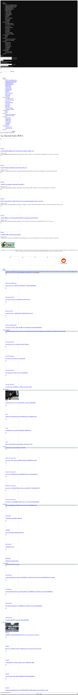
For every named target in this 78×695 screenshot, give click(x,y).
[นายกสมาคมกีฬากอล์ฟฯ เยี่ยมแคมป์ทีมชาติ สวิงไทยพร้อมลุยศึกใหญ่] (12, 673)
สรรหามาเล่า (7, 101)
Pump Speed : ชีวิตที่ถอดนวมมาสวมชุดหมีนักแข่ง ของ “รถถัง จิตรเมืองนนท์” (21, 474)
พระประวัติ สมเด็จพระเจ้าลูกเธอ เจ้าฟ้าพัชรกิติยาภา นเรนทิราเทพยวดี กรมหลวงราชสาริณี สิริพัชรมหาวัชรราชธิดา (30, 577)
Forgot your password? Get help (6, 61)
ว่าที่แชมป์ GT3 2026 (9, 546)
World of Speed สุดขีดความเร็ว (11, 4)
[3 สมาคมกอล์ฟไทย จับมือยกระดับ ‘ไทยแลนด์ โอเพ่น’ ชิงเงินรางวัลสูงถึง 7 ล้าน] (10, 147)
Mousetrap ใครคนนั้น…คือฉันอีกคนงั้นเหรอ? (14, 532)
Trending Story (5, 50)
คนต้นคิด (7, 16)
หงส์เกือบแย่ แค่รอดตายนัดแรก (12, 561)
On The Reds (7, 15)
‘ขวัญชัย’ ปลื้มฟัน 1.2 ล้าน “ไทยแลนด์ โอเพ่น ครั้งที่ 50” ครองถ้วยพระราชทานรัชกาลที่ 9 (19, 218)
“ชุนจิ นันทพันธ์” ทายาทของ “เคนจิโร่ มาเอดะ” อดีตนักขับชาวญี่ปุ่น (19, 662)
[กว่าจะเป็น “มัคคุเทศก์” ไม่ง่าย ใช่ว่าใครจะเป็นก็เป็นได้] (12, 616)
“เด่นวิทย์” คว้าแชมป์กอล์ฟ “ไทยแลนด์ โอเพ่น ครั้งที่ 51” (12, 184)
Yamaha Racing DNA (9, 7)
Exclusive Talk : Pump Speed (10, 38)
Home (4, 2)
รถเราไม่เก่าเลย (8, 46)
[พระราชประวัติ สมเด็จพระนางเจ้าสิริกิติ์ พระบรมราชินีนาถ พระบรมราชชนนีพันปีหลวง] (12, 602)
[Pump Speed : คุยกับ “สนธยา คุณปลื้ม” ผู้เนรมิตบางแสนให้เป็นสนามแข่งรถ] (12, 457)
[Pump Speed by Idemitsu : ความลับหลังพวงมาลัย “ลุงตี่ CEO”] (12, 296)
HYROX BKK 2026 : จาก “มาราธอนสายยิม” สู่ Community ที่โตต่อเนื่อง (20, 402)
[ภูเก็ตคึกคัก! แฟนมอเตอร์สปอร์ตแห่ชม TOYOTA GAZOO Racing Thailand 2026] (12, 631)
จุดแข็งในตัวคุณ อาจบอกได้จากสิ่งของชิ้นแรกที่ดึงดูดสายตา (18, 430)
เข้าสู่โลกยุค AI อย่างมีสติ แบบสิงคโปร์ (13, 518)
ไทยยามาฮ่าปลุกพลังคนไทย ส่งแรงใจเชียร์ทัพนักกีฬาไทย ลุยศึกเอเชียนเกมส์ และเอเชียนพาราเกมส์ (26, 690)
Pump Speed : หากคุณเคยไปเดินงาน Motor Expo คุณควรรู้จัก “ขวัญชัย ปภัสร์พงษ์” (22, 488)
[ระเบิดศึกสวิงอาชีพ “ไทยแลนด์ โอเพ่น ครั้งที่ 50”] (10, 231)
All (5, 271)
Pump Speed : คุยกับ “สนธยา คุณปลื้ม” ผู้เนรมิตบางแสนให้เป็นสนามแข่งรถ (21, 460)
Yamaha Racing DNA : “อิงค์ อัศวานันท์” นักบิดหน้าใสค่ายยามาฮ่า (19, 313)
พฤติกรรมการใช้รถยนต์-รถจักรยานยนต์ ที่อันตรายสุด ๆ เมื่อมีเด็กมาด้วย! (21, 416)
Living (6, 112)
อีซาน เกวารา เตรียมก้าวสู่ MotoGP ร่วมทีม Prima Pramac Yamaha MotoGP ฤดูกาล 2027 (23, 648)
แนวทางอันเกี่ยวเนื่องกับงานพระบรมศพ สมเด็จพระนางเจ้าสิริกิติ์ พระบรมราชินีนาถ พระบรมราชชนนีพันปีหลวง (29, 591)
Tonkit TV (5, 3)
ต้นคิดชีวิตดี (7, 20)
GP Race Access (8, 10)
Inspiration (5, 41)
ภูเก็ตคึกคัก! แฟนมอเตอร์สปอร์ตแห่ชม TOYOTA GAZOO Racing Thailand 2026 (22, 634)
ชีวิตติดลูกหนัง (8, 43)
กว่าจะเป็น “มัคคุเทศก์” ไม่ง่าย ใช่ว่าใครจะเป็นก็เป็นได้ (17, 620)
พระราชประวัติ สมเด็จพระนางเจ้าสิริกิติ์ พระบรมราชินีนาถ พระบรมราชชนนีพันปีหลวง (23, 605)
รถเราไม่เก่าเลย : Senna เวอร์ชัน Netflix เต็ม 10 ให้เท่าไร (17, 344)
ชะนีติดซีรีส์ (7, 47)
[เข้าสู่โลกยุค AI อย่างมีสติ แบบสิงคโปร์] (12, 514)
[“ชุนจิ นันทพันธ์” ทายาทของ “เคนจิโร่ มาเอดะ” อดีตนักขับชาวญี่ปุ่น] (12, 659)
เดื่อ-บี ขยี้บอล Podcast (9, 23)
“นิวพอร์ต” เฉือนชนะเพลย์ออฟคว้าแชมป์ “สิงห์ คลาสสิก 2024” (13, 167)
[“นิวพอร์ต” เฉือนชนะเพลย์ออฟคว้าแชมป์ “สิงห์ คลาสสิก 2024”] (10, 164)
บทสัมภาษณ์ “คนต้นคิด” (9, 40)
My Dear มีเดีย (8, 42)
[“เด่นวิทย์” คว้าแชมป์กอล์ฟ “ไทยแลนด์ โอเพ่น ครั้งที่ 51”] (10, 181)
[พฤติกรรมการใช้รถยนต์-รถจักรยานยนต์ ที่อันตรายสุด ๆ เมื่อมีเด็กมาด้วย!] (12, 413)
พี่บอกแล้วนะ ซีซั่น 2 (9, 27)
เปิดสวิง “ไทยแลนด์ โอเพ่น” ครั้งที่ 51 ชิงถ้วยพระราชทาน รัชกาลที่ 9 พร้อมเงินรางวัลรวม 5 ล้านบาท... (22, 201)
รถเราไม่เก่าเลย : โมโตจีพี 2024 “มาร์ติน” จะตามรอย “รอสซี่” (18, 387)
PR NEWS (2, 148)
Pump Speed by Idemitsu (9, 8)
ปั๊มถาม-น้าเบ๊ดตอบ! (9, 32)
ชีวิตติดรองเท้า (8, 45)
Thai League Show (8, 14)
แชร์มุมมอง (7, 49)
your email (13, 64)
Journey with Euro (8, 9)
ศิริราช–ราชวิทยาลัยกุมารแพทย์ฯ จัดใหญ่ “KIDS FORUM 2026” (19, 444)
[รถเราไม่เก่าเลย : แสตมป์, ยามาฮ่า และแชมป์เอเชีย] (12, 369)
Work (6, 111)
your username (14, 57)
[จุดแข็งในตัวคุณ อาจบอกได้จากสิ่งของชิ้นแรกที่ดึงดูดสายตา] (12, 427)
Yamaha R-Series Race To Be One (11, 81)
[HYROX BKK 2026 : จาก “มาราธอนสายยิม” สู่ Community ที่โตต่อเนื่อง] (12, 399)
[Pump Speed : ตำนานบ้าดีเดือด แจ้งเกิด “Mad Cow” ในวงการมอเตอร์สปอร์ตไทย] (12, 498)
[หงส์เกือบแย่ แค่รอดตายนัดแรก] (12, 557)
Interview (4, 37)
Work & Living (6, 110)
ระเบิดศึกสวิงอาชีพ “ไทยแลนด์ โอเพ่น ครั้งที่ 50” (10, 234)
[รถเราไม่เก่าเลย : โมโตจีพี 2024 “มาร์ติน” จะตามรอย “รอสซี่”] (12, 383)
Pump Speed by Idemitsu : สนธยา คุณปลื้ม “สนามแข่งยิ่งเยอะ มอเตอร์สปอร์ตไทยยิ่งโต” (23, 327)
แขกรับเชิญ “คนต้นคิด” (9, 109)
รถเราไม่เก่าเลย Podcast (9, 24)
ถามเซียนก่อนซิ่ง (8, 13)
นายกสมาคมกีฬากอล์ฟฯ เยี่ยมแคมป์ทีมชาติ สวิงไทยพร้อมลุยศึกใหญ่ (20, 676)
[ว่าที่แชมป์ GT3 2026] (12, 543)
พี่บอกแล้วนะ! (7, 105)
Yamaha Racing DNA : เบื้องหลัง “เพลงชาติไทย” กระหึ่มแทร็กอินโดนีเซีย (20, 285)
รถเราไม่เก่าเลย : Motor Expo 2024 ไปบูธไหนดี (15, 358)
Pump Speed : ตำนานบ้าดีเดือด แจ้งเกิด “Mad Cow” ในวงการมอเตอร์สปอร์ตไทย (22, 501)
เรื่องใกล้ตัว (7, 31)
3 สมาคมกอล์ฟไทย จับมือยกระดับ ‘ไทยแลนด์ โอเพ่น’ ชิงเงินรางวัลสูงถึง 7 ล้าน (17, 151)
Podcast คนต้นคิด (6, 97)
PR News (4, 53)
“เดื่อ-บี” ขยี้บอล (8, 12)
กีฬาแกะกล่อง (7, 19)
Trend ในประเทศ (8, 51)
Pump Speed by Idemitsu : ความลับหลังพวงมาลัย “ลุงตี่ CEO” (17, 299)
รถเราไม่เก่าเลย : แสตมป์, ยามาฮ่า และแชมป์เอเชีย (16, 372)
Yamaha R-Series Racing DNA (10, 82)
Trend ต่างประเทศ (8, 52)
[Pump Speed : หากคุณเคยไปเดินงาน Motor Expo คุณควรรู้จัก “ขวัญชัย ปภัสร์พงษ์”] (12, 484)
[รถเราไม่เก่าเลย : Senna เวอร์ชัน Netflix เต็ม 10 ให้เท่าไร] (12, 340)
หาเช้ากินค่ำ (7, 28)
